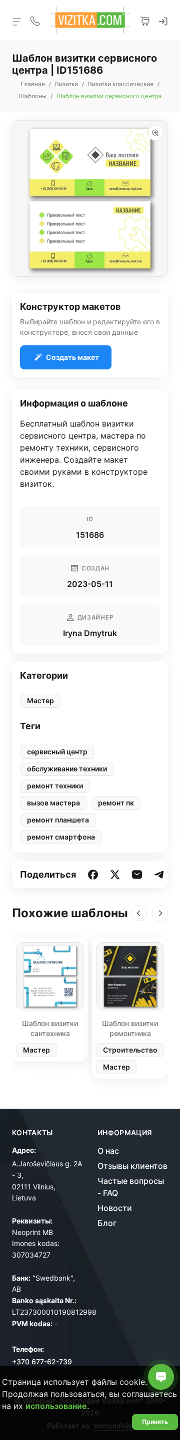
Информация (125, 1133)
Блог (107, 1223)
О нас (108, 1151)
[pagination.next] (160, 913)
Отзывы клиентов (133, 1166)
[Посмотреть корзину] (145, 20)
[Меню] (17, 21)
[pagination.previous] (139, 913)
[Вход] (163, 20)
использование (56, 1406)
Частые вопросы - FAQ (131, 1187)
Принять (155, 1421)
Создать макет (72, 357)
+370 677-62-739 (42, 1361)
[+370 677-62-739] (35, 20)
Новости (115, 1208)
